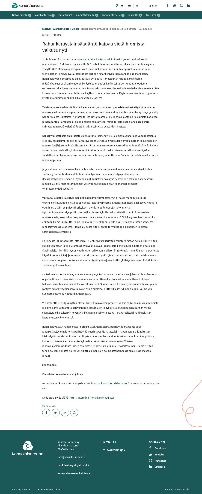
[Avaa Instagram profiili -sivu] (181, 6)
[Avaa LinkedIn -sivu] (188, 6)
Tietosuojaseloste (21, 489)
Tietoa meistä (20, 15)
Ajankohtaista (43, 15)
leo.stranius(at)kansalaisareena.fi (110, 383)
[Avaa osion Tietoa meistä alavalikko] (29, 15)
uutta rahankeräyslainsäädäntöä (101, 59)
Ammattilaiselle (85, 15)
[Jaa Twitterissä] (56, 412)
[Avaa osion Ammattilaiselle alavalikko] (96, 15)
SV (137, 5)
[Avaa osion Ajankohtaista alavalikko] (53, 15)
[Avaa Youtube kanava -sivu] (174, 6)
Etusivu (46, 28)
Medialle (108, 442)
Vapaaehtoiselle (111, 15)
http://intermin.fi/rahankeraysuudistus (92, 397)
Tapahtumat (65, 15)
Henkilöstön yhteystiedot (72, 465)
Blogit (75, 28)
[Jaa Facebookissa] (46, 412)
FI (122, 5)
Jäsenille (133, 15)
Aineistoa (151, 15)
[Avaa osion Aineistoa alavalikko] (158, 15)
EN (129, 5)
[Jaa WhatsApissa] (74, 412)
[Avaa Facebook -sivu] (167, 6)
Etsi (154, 5)
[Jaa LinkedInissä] (65, 412)
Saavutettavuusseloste (49, 489)
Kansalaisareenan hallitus (73, 473)
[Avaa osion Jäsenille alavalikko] (140, 15)
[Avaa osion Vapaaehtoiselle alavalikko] (123, 15)
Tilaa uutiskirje (113, 450)
